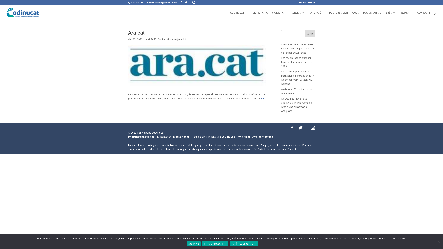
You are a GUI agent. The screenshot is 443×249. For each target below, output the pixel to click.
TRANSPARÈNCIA (307, 3)
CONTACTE (424, 13)
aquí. (263, 98)
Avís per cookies (262, 136)
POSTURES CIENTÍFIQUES (344, 13)
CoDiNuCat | (230, 136)
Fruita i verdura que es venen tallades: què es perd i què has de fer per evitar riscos (298, 48)
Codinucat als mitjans (170, 39)
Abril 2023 (150, 39)
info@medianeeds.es (141, 136)
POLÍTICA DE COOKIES (244, 243)
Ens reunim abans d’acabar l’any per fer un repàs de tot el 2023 (298, 62)
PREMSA (404, 13)
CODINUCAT (237, 13)
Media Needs (181, 136)
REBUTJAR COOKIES (215, 243)
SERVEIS (296, 13)
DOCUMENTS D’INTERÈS (377, 13)
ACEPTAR (193, 243)
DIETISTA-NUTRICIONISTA (267, 13)
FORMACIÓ (315, 13)
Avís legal (244, 136)
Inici (185, 39)
